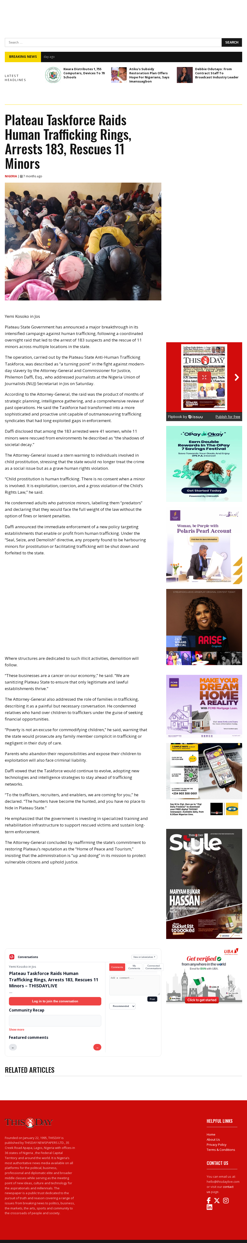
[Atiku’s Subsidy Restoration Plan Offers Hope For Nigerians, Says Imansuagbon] (119, 75)
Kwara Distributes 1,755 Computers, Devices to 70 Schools (84, 73)
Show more (16, 1029)
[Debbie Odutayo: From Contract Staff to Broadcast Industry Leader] (185, 75)
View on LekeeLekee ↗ (144, 957)
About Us (213, 1139)
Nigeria (11, 176)
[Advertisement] (83, 911)
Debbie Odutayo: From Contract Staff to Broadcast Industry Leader (217, 73)
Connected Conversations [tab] (153, 967)
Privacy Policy (216, 1144)
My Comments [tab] (134, 967)
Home (211, 1134)
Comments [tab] (117, 967)
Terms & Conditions (221, 1149)
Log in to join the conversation (55, 1001)
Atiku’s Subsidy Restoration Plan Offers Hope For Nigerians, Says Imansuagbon (149, 75)
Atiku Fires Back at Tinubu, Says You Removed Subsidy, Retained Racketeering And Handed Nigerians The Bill (134, 56)
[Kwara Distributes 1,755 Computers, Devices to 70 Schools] (53, 75)
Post (152, 999)
